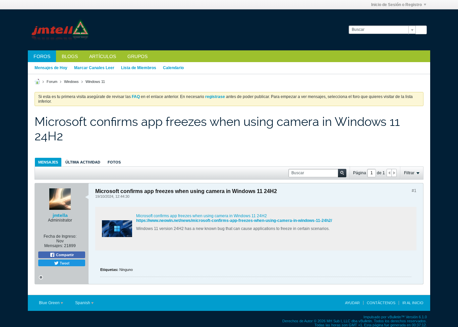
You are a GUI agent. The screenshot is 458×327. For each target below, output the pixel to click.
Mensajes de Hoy (51, 67)
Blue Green (50, 302)
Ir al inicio (412, 303)
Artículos (102, 56)
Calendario (173, 67)
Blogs (70, 56)
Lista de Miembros (138, 67)
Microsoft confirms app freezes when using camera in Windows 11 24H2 (201, 216)
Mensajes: (53, 245)
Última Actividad (82, 162)
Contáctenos (381, 303)
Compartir (64, 255)
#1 (414, 190)
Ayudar (352, 303)
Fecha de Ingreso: (60, 236)
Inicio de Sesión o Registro (396, 4)
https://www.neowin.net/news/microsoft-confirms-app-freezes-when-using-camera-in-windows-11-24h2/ (234, 220)
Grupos (137, 56)
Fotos (114, 162)
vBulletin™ (396, 317)
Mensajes (48, 162)
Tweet (64, 263)
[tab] (48, 162)
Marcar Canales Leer (94, 67)
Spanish (83, 302)
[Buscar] (421, 30)
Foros (42, 56)
